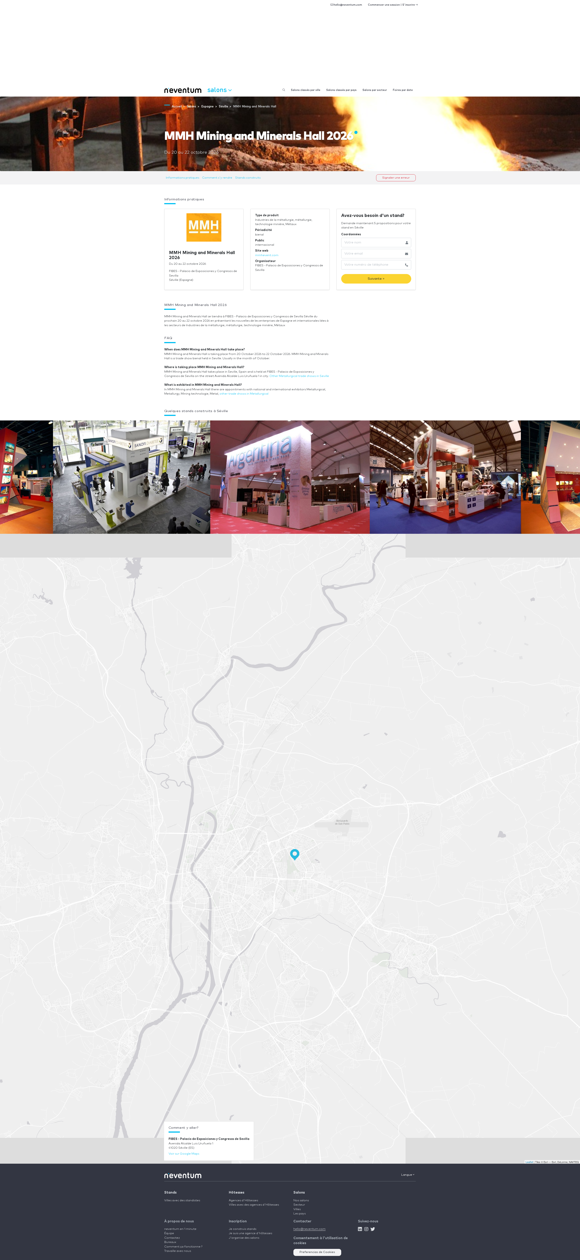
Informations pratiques (182, 177)
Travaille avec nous (177, 1251)
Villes (297, 1209)
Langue (407, 1174)
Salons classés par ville (305, 90)
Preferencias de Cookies (317, 1252)
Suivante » (376, 278)
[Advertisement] (290, 50)
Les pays (299, 1213)
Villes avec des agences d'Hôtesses (254, 1204)
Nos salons (301, 1200)
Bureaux (170, 1242)
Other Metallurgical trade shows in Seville (299, 376)
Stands (170, 1192)
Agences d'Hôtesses (243, 1200)
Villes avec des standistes (182, 1200)
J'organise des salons (244, 1237)
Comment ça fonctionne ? (183, 1246)
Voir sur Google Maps (184, 1153)
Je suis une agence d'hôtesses (250, 1233)
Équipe (169, 1233)
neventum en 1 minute (180, 1229)
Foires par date (403, 90)
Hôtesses (236, 1192)
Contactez (172, 1237)
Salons (299, 1192)
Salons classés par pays (341, 90)
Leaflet (529, 1162)
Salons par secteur (374, 90)
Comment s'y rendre (217, 177)
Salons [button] (217, 89)
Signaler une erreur (396, 177)
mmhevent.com (266, 255)
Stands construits (248, 177)
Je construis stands (242, 1229)
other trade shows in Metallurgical (244, 393)
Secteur (299, 1204)
